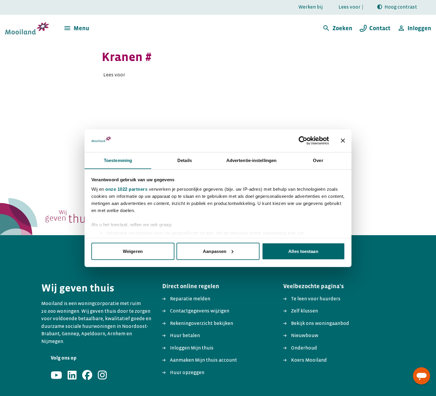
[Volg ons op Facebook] (87, 375)
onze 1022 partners (126, 188)
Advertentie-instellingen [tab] (251, 160)
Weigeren (133, 251)
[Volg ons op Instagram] (102, 375)
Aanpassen (214, 251)
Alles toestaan (303, 251)
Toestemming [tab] (118, 160)
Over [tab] (318, 160)
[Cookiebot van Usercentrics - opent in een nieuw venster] (303, 140)
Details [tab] (184, 160)
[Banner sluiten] (343, 140)
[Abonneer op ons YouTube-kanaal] (56, 375)
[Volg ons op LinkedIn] (72, 375)
